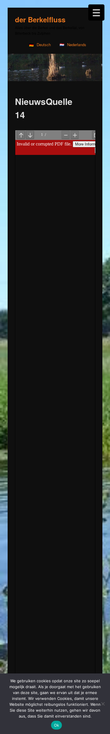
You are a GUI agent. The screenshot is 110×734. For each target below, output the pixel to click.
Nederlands (76, 44)
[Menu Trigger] (96, 12)
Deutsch (44, 44)
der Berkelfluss (40, 19)
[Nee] (103, 704)
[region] (55, 67)
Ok (56, 725)
